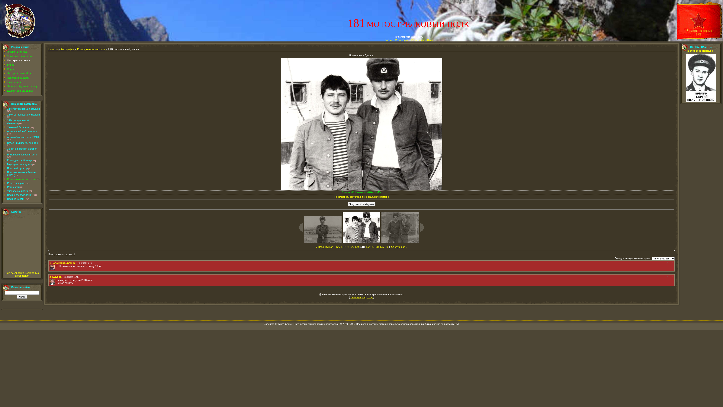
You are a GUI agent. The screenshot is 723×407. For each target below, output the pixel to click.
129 (352, 247)
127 (343, 247)
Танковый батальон (18, 127)
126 (338, 247)
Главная (388, 40)
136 (386, 247)
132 (368, 247)
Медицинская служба (19, 164)
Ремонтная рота (16, 183)
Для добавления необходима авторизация (22, 274)
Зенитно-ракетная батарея (22, 148)
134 (377, 247)
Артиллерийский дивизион (22, 131)
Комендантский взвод (19, 160)
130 (357, 247)
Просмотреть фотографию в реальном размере (361, 196)
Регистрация (418, 40)
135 (382, 247)
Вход (430, 40)
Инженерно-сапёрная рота (22, 154)
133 (372, 247)
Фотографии (402, 40)
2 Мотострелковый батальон (23, 114)
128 (347, 247)
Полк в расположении (19, 195)
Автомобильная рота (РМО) (23, 137)
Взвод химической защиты (22, 143)
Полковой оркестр (17, 168)
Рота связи (13, 187)
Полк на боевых (16, 198)
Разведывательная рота (21, 179)
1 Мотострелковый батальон (23, 108)
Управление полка (17, 191)
